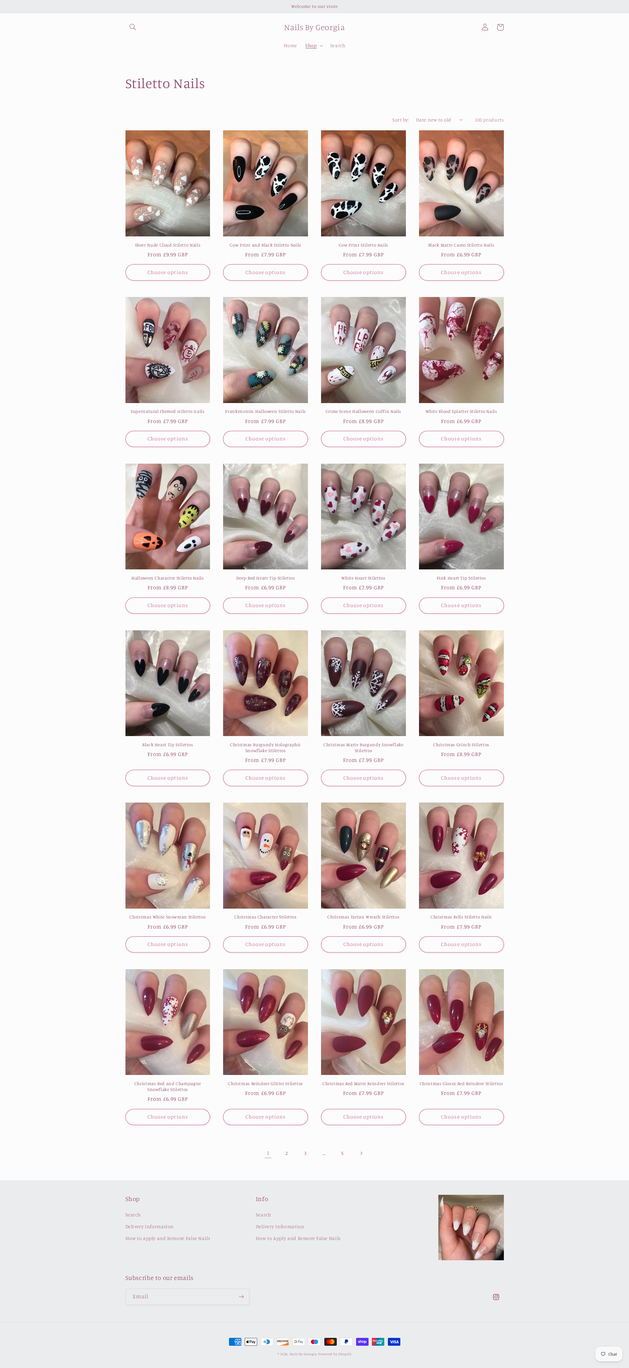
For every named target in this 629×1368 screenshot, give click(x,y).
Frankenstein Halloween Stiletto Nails (265, 411)
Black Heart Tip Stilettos (167, 744)
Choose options (167, 272)
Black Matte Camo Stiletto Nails (461, 245)
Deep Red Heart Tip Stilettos (265, 578)
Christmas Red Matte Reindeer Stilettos (363, 1083)
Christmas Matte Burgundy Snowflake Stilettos (363, 747)
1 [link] (268, 1153)
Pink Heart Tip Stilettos (461, 578)
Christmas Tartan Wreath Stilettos (363, 916)
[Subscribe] (241, 1297)
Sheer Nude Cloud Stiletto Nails (168, 245)
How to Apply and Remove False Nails (167, 1238)
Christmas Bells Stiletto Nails (461, 916)
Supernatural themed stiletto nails (167, 411)
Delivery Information (149, 1226)
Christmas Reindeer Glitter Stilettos (265, 1083)
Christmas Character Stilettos (265, 916)
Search (133, 1214)
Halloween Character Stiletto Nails (167, 578)
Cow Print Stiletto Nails (363, 245)
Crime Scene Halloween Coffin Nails (363, 411)
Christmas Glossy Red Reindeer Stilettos (461, 1083)
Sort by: (400, 119)
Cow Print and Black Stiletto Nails (265, 245)
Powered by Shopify (335, 1354)
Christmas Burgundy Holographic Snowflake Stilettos (265, 747)
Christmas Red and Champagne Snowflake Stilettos (167, 1086)
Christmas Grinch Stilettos (461, 744)
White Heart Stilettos (363, 578)
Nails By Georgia (303, 1354)
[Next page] (361, 1153)
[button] (133, 27)
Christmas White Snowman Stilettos (167, 916)
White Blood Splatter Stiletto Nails (461, 411)
